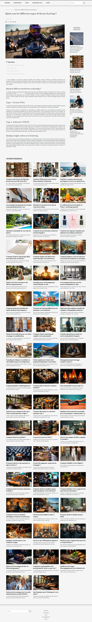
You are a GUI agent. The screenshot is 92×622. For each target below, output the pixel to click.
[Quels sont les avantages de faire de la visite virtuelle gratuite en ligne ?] (19, 402)
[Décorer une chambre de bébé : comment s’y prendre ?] (73, 427)
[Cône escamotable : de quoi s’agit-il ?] (73, 376)
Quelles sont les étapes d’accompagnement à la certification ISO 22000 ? (72, 568)
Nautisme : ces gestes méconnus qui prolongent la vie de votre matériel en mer (72, 181)
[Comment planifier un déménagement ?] (19, 376)
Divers (48, 3)
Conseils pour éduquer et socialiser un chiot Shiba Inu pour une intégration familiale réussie (18, 362)
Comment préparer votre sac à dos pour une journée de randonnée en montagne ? (72, 258)
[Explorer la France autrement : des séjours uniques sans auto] (19, 273)
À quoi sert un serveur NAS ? (42, 437)
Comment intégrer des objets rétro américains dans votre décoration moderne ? (44, 258)
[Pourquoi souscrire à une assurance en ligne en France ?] (19, 453)
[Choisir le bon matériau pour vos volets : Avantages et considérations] (19, 324)
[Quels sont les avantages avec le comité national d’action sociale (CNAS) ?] (19, 582)
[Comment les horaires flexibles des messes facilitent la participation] (19, 298)
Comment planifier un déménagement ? (18, 386)
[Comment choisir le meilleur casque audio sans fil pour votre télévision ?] (46, 479)
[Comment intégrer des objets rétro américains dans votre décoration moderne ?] (46, 247)
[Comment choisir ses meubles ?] (19, 427)
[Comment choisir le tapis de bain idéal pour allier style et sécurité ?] (19, 247)
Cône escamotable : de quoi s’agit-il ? (71, 386)
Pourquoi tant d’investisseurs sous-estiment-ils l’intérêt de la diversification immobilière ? (76, 133)
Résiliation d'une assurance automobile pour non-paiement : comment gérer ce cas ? (72, 413)
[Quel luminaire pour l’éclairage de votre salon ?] (46, 582)
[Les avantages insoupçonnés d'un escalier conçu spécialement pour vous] (19, 195)
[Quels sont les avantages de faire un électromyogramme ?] (19, 556)
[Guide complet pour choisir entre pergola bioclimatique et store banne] (46, 350)
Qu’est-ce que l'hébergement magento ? (45, 540)
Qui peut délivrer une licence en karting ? (15, 65)
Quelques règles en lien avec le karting (15, 74)
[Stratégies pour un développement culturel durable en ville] (46, 273)
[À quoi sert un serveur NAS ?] (46, 427)
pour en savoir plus (20, 93)
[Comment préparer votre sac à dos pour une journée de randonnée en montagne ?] (73, 247)
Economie (7, 3)
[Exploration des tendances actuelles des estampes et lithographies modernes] (73, 298)
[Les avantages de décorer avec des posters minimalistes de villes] (73, 273)
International (18, 3)
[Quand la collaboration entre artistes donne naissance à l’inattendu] (76, 81)
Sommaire (11, 62)
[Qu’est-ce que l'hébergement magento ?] (46, 531)
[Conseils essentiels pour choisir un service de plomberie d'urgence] (73, 324)
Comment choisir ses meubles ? (16, 437)
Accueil (7, 9)
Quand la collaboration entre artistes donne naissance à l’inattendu (75, 91)
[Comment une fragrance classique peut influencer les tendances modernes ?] (73, 221)
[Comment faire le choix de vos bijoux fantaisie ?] (46, 376)
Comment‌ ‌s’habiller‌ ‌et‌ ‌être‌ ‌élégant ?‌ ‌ (71, 463)
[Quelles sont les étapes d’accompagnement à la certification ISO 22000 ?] (73, 556)
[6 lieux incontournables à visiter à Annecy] (46, 505)
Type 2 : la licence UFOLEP (13, 71)
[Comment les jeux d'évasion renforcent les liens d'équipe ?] (46, 221)
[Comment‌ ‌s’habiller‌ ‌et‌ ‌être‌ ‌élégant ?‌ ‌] (73, 453)
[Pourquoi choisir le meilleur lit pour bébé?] (73, 505)
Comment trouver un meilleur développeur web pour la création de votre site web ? (17, 516)
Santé (27, 3)
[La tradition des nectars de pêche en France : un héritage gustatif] (73, 195)
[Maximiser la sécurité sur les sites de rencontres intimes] (46, 195)
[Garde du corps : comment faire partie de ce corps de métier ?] (73, 531)
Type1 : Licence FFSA (11, 68)
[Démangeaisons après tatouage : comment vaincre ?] (73, 350)
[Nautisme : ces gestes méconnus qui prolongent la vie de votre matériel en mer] (76, 101)
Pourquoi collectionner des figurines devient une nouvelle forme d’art (76, 71)
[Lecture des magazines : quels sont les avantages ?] (46, 453)
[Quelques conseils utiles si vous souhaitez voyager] (19, 531)
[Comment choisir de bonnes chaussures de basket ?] (19, 479)
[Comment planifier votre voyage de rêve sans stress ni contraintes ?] (73, 479)
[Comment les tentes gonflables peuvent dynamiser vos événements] (46, 298)
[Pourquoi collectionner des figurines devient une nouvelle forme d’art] (76, 61)
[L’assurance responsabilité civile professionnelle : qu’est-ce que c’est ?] (46, 556)
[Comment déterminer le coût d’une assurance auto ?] (46, 402)
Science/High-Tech (37, 3)
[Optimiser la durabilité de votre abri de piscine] (19, 221)
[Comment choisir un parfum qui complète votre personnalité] (46, 324)
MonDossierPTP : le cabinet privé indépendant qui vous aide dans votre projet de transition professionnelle (76, 49)
